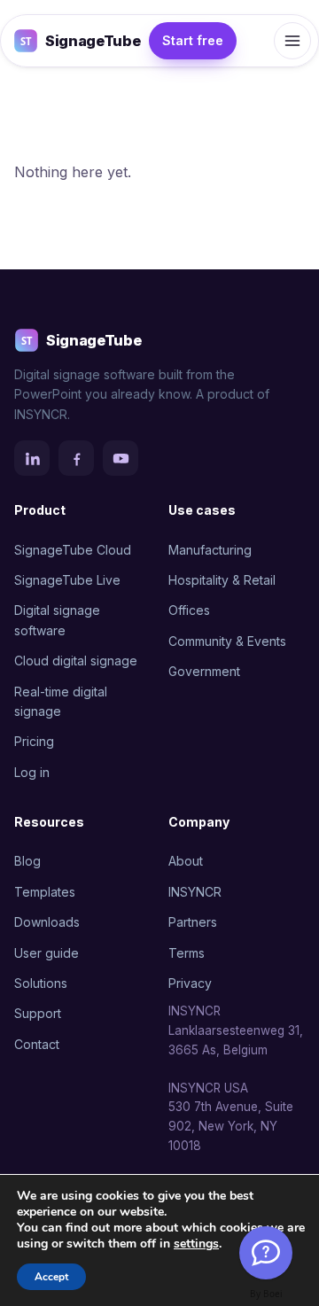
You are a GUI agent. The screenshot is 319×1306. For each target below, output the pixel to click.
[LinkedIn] (32, 458)
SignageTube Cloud (72, 549)
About (185, 860)
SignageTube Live (67, 579)
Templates (44, 891)
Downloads (47, 921)
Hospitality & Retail (222, 579)
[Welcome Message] (265, 1252)
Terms (186, 952)
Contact (36, 1044)
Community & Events (227, 641)
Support (37, 1013)
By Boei (266, 1293)
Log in (32, 772)
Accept (51, 1277)
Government (204, 671)
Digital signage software (57, 619)
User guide (46, 952)
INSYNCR (195, 891)
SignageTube (92, 41)
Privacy (190, 983)
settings (196, 1244)
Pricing (34, 741)
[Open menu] (292, 40)
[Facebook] (76, 458)
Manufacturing (210, 549)
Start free (192, 40)
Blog (27, 860)
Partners (192, 921)
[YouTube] (120, 458)
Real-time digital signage (60, 701)
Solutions (40, 983)
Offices (189, 610)
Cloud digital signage (75, 660)
